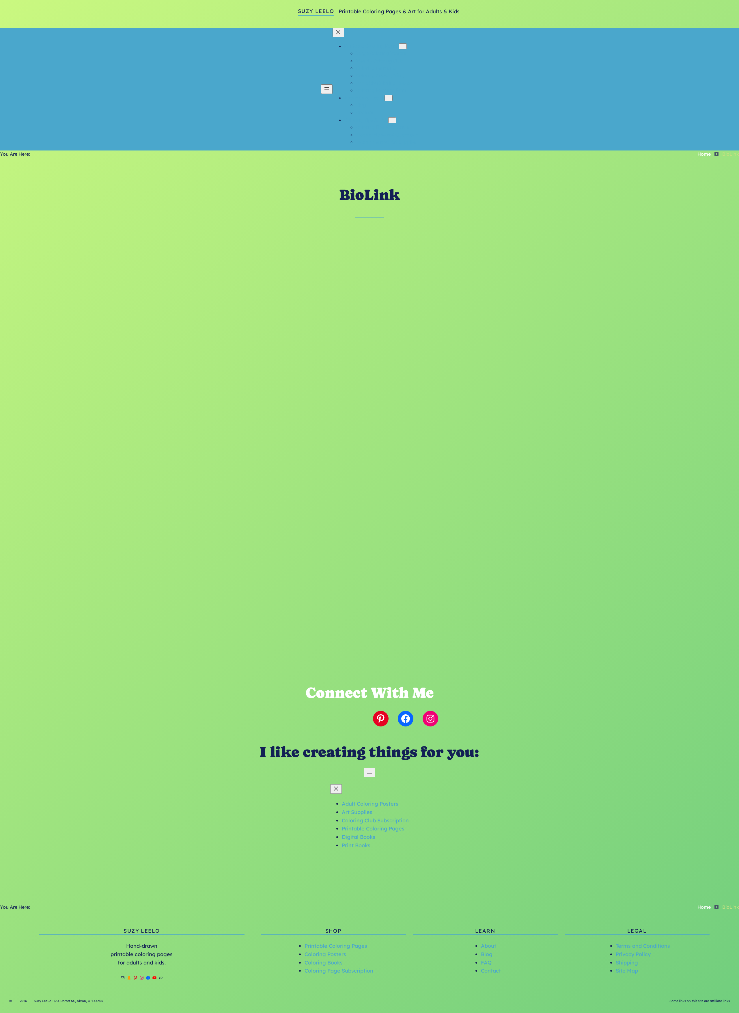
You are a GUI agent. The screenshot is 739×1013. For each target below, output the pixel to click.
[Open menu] (327, 89)
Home (704, 154)
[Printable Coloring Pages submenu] (403, 46)
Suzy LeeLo (316, 11)
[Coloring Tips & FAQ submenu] (392, 120)
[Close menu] (338, 32)
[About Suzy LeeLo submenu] (389, 98)
